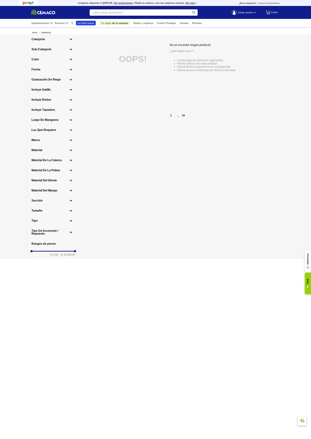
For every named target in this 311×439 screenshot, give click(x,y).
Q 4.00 (54, 254)
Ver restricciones (120, 2)
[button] (53, 39)
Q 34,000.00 (67, 254)
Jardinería (46, 32)
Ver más (187, 2)
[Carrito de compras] (271, 12)
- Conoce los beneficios (259, 3)
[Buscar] (193, 12)
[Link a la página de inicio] (34, 32)
